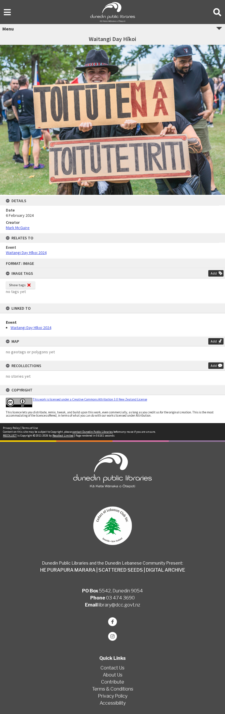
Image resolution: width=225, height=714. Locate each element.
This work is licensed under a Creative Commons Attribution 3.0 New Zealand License (90, 399)
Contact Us (112, 668)
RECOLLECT (10, 435)
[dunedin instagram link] (112, 636)
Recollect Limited (63, 435)
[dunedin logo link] (112, 470)
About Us (112, 675)
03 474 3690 (120, 598)
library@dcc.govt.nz (119, 605)
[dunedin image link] (112, 526)
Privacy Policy (11, 428)
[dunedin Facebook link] (112, 621)
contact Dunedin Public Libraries (92, 432)
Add (214, 273)
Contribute (112, 682)
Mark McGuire (18, 227)
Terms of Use (30, 428)
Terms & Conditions (112, 689)
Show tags (17, 285)
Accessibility (113, 703)
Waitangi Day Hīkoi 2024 (31, 327)
